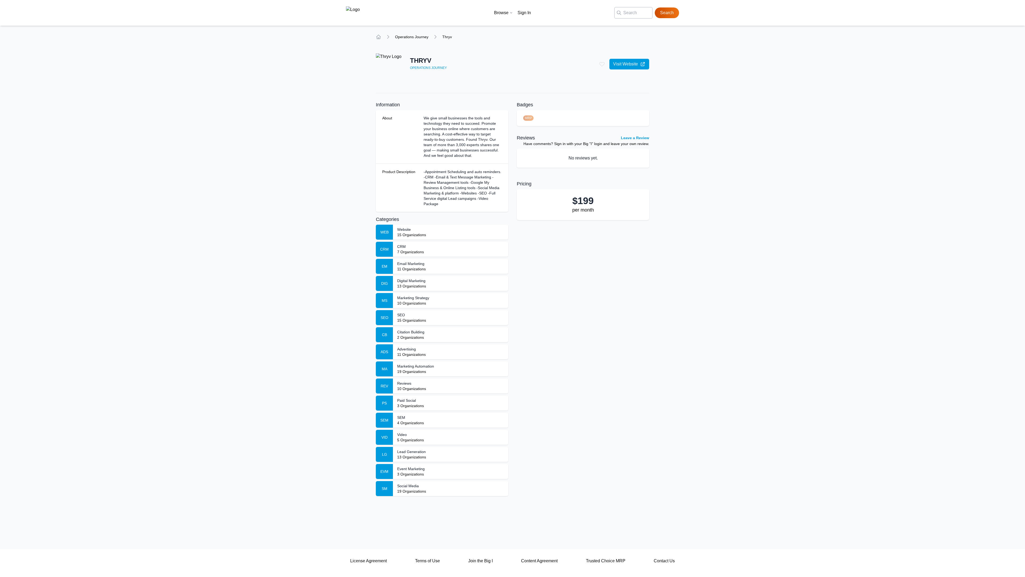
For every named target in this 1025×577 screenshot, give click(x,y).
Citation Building (410, 332)
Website (404, 229)
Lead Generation (411, 452)
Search (667, 12)
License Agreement (368, 561)
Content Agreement (539, 561)
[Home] (378, 37)
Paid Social (406, 400)
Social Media (408, 486)
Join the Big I (480, 561)
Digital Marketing (411, 281)
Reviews (404, 383)
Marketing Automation (415, 366)
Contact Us (664, 561)
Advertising (406, 349)
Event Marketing (411, 469)
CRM (401, 246)
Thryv (447, 37)
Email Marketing (410, 264)
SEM (401, 417)
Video (402, 434)
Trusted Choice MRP (605, 561)
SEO (401, 315)
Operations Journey (411, 37)
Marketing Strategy (413, 298)
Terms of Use (427, 561)
